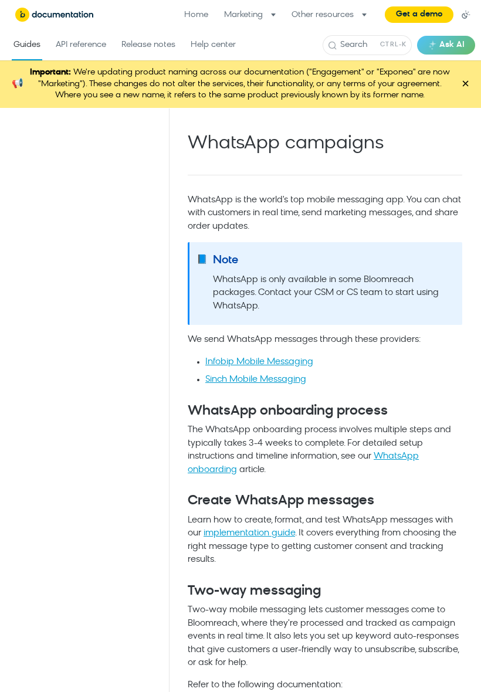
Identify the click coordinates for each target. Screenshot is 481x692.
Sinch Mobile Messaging (255, 379)
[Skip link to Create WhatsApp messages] (180, 501)
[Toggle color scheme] (465, 14)
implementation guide (249, 533)
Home (196, 15)
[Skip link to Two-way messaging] (180, 592)
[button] (419, 14)
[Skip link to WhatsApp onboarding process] (180, 411)
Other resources (323, 15)
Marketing (243, 15)
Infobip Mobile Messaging (259, 362)
